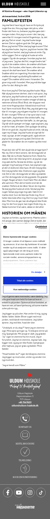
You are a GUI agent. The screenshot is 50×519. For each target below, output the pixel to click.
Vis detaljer (36, 272)
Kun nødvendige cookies (25, 289)
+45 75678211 (25, 402)
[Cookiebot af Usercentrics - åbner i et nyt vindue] (35, 227)
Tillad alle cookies (25, 280)
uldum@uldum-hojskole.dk (25, 405)
